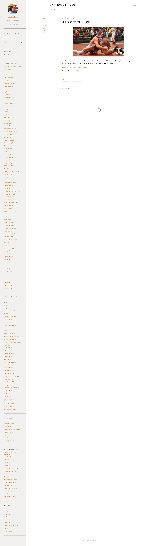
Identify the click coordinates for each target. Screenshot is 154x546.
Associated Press (9, 274)
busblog (6, 89)
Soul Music (7, 494)
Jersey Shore (8, 520)
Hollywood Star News (10, 297)
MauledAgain (8, 148)
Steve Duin (7, 435)
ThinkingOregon (9, 237)
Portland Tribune (9, 432)
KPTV (5, 308)
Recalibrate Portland (10, 194)
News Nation (8, 319)
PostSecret (7, 188)
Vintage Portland (9, 251)
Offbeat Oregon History (11, 157)
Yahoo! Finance (8, 406)
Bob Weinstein (8, 77)
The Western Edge (9, 382)
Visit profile (13, 24)
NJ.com (6, 322)
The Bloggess (8, 219)
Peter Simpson (8, 180)
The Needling (8, 231)
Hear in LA (7, 474)
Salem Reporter (8, 359)
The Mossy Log (8, 379)
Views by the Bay (9, 248)
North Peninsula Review (11, 325)
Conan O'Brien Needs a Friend (13, 468)
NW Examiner (8, 328)
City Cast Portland (9, 92)
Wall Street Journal (9, 438)
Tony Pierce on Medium (11, 239)
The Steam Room (9, 497)
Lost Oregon (7, 137)
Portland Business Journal (12, 429)
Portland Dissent (9, 185)
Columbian (7, 421)
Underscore (7, 396)
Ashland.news (8, 271)
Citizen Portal (8, 288)
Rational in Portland (10, 485)
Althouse (6, 72)
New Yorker (7, 426)
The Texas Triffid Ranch (11, 234)
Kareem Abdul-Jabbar (10, 131)
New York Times (9, 424)
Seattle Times (8, 365)
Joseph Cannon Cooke (11, 129)
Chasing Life (7, 462)
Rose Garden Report (10, 200)
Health (44, 28)
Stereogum (7, 370)
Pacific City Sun (8, 348)
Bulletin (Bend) (8, 285)
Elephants (7, 517)
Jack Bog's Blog (61, 5)
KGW (5, 302)
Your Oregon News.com (11, 409)
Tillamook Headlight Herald (12, 387)
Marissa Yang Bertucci (10, 143)
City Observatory (9, 97)
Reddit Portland (8, 197)
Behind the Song (9, 460)
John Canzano (8, 123)
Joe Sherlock (7, 120)
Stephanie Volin (8, 205)
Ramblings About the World (12, 191)
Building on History (9, 86)
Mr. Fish (6, 151)
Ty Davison (7, 242)
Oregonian (7, 345)
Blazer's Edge (8, 75)
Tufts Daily (7, 393)
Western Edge (8, 256)
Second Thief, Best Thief (11, 202)
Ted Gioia (6, 211)
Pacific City (7, 522)
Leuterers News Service (11, 311)
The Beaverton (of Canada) (12, 376)
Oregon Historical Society (11, 160)
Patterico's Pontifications (11, 171)
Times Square (8, 531)
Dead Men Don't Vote (10, 471)
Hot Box (6, 112)
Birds (5, 508)
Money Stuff (7, 477)
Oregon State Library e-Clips (12, 342)
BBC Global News (9, 457)
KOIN (5, 305)
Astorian (6, 277)
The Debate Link (9, 225)
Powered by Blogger (91, 540)
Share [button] (44, 18)
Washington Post (9, 441)
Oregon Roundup (9, 165)
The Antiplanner (8, 217)
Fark (5, 294)
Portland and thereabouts (12, 525)
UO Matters (7, 245)
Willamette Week (9, 403)
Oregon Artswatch (9, 333)
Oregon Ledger (8, 163)
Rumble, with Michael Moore (12, 488)
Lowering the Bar (9, 140)
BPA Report (7, 80)
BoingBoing (7, 282)
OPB (5, 331)
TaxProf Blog (8, 208)
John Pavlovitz (8, 126)
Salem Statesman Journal (12, 362)
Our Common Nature (10, 479)
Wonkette (7, 259)
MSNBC (6, 314)
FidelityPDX (7, 109)
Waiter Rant (7, 254)
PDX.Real (6, 177)
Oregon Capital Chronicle (11, 336)
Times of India (8, 390)
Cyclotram (7, 100)
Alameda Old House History (12, 66)
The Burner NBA (9, 222)
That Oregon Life (9, 214)
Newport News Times (10, 316)
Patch (5, 351)
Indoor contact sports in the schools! (74, 67)
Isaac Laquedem (9, 117)
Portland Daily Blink (10, 183)
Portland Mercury (9, 353)
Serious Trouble (8, 491)
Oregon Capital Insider (10, 339)
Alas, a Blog (7, 69)
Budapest (7, 514)
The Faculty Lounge (10, 228)
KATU (5, 299)
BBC (5, 280)
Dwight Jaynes (8, 106)
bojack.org (7, 54)
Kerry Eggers (8, 134)
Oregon (44, 30)
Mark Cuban (7, 146)
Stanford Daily (8, 368)
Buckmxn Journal (9, 83)
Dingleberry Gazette (10, 103)
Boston (6, 511)
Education (45, 26)
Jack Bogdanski (13, 17)
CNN (5, 291)
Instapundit (7, 114)
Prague (6, 528)
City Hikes (7, 94)
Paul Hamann (8, 174)
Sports (44, 32)
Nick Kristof (7, 154)
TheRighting (7, 385)
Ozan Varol (7, 168)
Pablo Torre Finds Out (10, 482)
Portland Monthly (9, 356)
